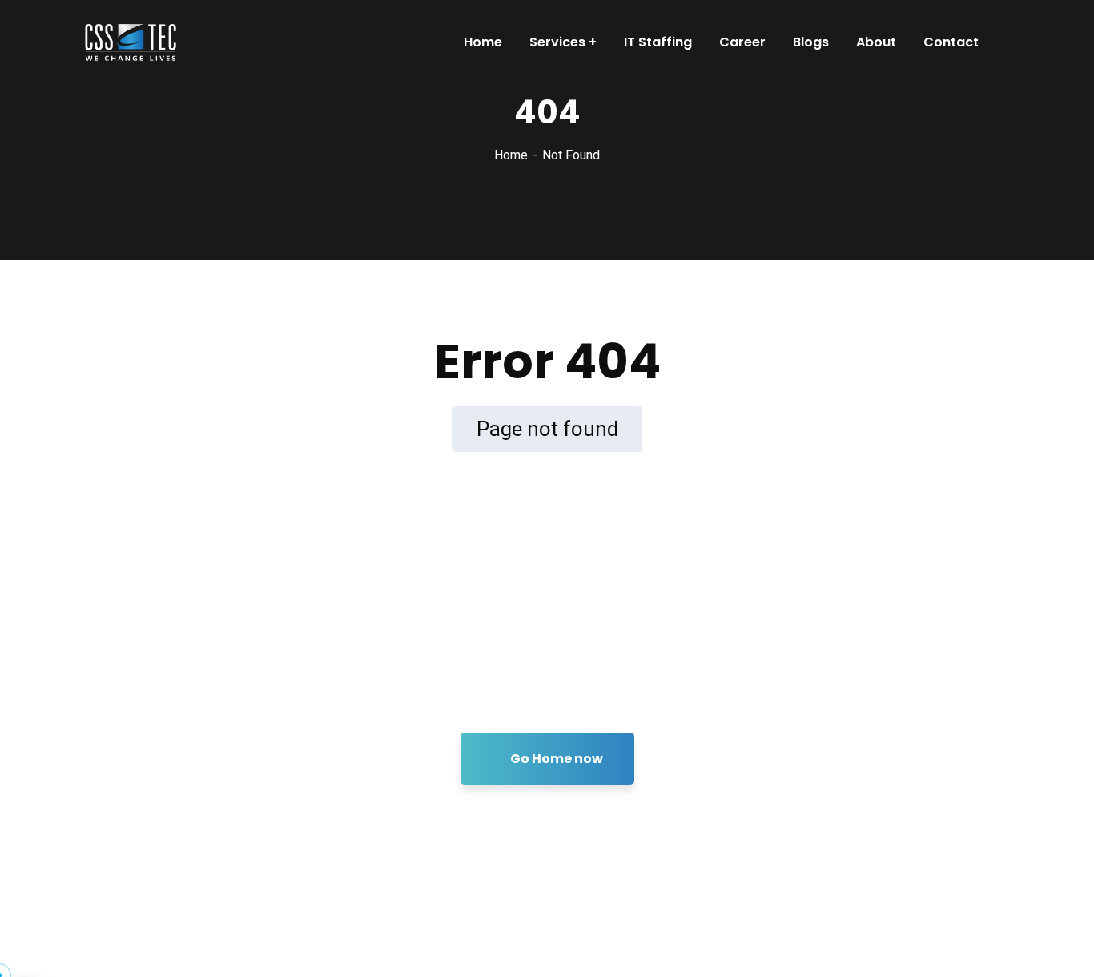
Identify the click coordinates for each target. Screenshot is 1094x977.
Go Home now (555, 758)
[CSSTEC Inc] (125, 42)
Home (511, 155)
